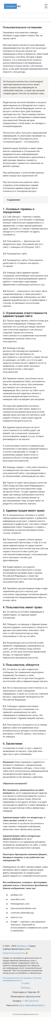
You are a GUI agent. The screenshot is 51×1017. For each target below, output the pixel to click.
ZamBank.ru (22, 946)
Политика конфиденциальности (25, 1014)
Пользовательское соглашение (17, 978)
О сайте (25, 983)
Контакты (25, 987)
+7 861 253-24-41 (30, 1001)
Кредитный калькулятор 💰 (15, 953)
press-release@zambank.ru (32, 1005)
